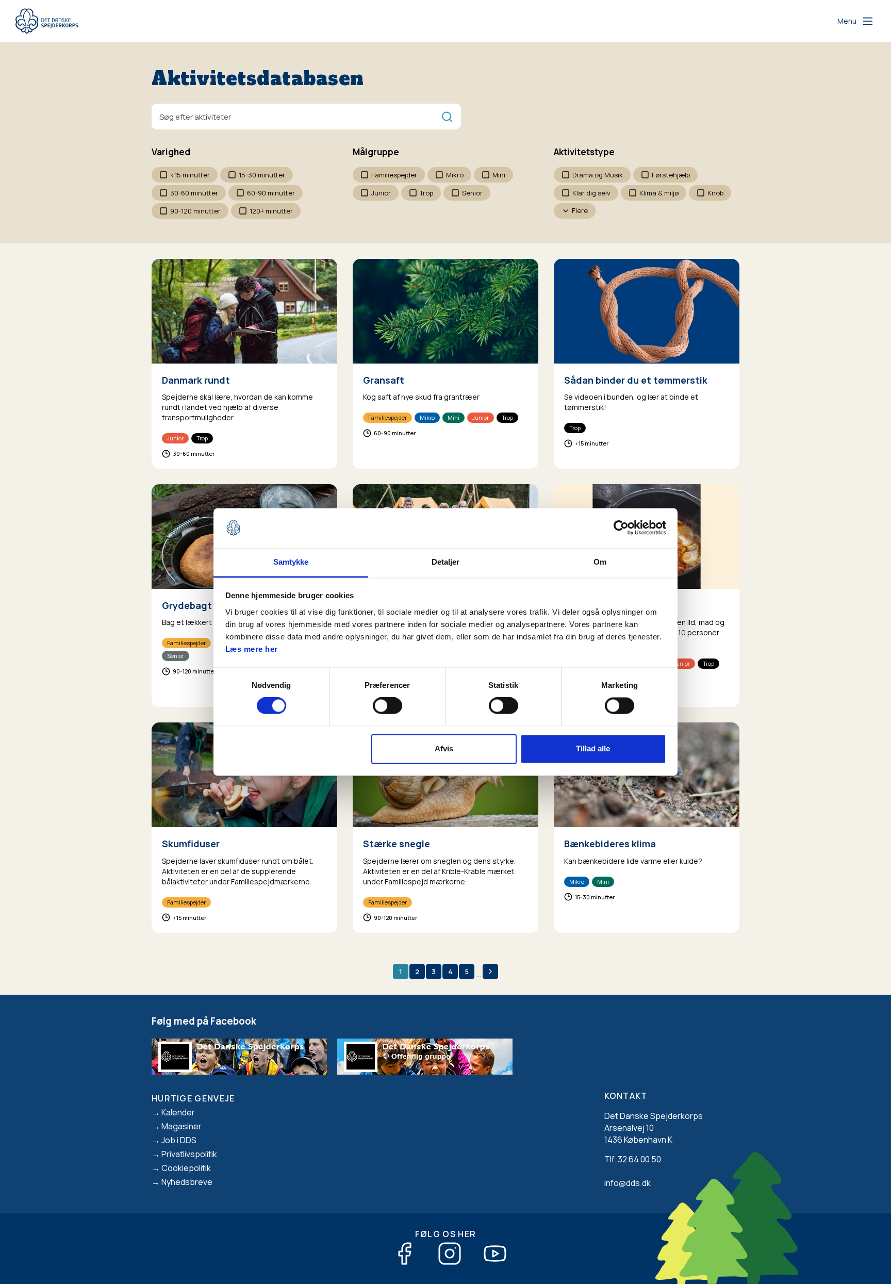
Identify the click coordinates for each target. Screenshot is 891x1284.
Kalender (178, 1112)
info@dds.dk (627, 1183)
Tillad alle (593, 748)
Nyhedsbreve (186, 1182)
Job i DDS (178, 1140)
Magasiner (181, 1126)
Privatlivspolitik (189, 1154)
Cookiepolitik (186, 1168)
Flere (580, 210)
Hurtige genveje (193, 1098)
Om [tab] (599, 561)
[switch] (387, 706)
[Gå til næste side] (490, 971)
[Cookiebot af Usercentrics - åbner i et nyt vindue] (621, 528)
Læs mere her (251, 649)
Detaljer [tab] (446, 561)
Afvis (444, 748)
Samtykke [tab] (291, 561)
